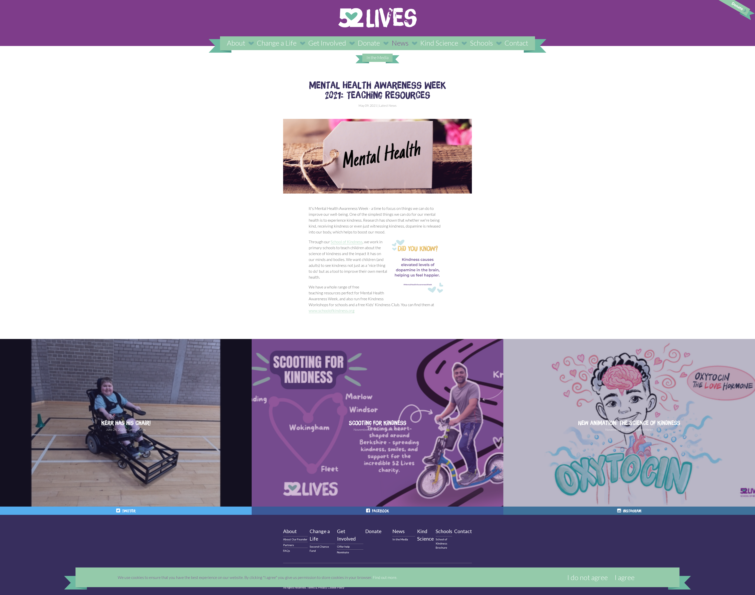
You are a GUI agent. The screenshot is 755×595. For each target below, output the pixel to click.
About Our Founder (295, 539)
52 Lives (377, 18)
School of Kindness (347, 241)
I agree (624, 577)
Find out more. (385, 577)
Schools (481, 43)
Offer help (343, 546)
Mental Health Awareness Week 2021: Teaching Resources (377, 90)
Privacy (322, 587)
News (400, 43)
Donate (369, 43)
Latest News (388, 105)
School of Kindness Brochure (441, 543)
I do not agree (587, 577)
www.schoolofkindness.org (331, 310)
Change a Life (276, 43)
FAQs (286, 550)
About (236, 43)
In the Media (377, 57)
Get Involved (327, 43)
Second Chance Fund (319, 548)
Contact (516, 43)
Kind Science (439, 43)
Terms (311, 587)
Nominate (343, 552)
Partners (288, 545)
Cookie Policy (336, 587)
